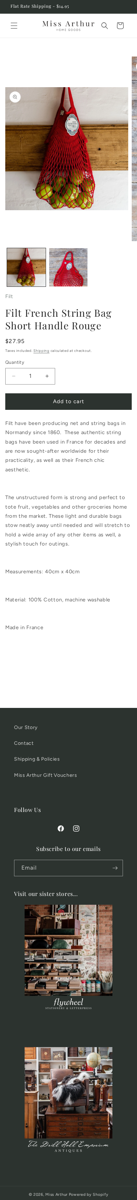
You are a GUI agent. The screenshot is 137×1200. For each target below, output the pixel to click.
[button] (14, 25)
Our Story (26, 727)
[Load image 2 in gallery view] (68, 267)
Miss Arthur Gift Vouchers (45, 775)
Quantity (14, 362)
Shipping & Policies (37, 759)
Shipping (41, 350)
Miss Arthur (56, 1194)
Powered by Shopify (89, 1194)
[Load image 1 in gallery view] (26, 267)
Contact (24, 743)
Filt (9, 296)
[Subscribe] (115, 868)
